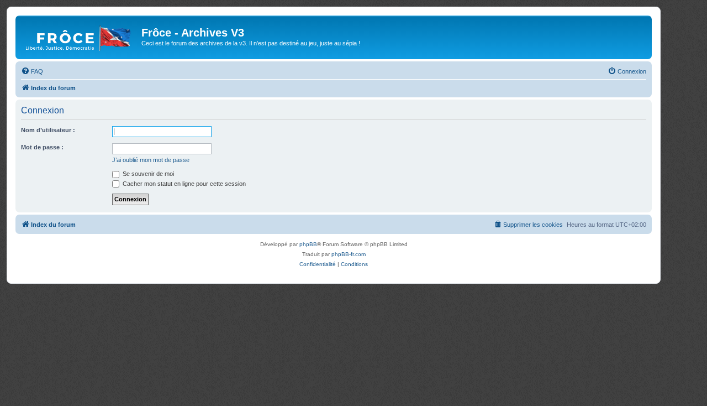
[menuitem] (32, 71)
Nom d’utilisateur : (48, 130)
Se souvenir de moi (147, 173)
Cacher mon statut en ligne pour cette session (183, 183)
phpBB (308, 244)
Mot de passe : (42, 147)
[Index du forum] (79, 36)
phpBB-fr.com (348, 254)
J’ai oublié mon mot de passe (150, 160)
